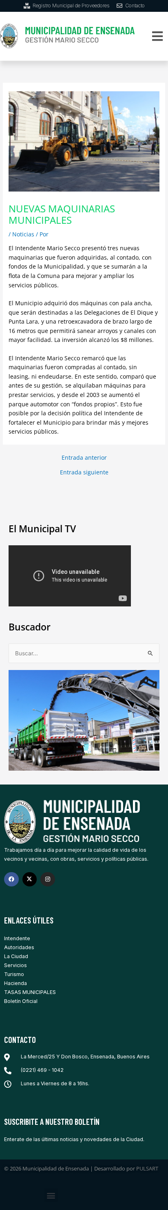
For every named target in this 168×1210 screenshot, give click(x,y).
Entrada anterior (84, 458)
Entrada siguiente (84, 472)
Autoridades (19, 947)
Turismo (14, 974)
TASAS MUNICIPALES (30, 992)
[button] (157, 36)
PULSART (147, 1168)
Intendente (17, 938)
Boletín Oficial (21, 1001)
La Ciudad (16, 956)
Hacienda (15, 983)
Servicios (15, 965)
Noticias (23, 234)
